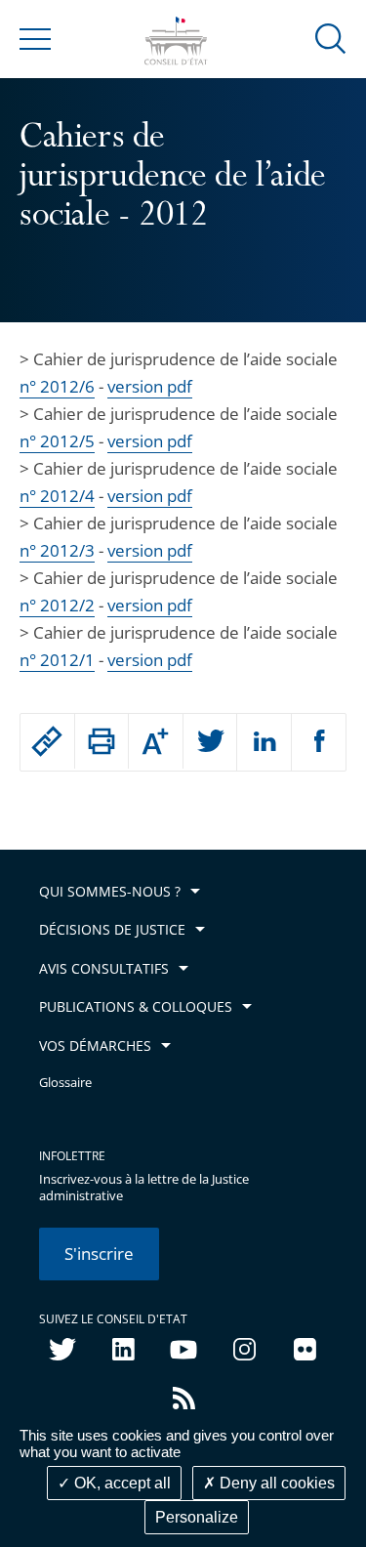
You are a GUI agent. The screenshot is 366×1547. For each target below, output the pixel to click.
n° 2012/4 (57, 495)
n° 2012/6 (57, 386)
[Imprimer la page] (102, 741)
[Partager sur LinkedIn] (264, 742)
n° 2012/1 (57, 659)
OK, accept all (120, 1483)
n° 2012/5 (57, 441)
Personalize (196, 1517)
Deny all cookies (275, 1483)
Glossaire (65, 1082)
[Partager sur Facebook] (319, 742)
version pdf (149, 386)
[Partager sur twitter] (210, 742)
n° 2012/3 (57, 550)
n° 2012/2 (57, 605)
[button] (330, 37)
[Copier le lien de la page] (47, 741)
